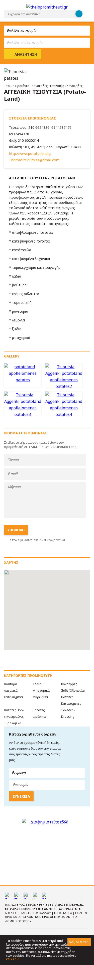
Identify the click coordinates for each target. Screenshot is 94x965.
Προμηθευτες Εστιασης (46, 904)
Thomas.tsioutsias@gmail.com (34, 160)
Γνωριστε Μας (15, 904)
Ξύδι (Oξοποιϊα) (72, 690)
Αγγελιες (11, 913)
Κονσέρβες (74, 86)
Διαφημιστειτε (70, 908)
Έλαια (37, 684)
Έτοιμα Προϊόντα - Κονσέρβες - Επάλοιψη (34, 86)
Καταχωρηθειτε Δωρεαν (38, 908)
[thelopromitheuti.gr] (47, 7)
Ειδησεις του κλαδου (36, 913)
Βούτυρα (10, 684)
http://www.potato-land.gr (30, 153)
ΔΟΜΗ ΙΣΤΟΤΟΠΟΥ (18, 921)
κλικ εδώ (12, 959)
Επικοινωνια (63, 913)
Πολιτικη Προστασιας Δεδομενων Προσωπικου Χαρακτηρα (46, 915)
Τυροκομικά (12, 723)
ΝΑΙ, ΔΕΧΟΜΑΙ (79, 942)
